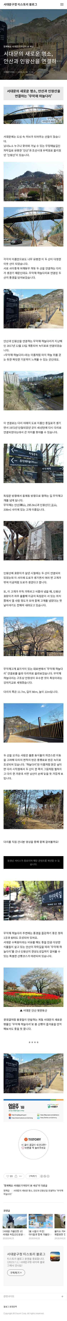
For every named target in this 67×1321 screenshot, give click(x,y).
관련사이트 (9, 1296)
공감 (6, 1308)
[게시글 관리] (20, 1176)
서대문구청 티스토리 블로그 (20, 4)
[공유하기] (16, 1176)
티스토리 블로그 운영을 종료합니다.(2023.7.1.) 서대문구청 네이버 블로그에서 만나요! (26, 1262)
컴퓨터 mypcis (11, 1313)
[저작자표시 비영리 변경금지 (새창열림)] (44, 1176)
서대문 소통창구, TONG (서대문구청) (22, 1302)
